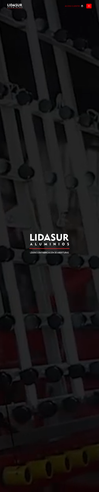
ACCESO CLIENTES (72, 6)
